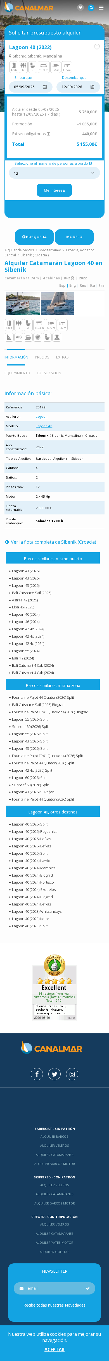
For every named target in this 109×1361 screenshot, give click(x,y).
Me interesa (54, 190)
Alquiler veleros (54, 1145)
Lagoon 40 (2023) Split (30, 925)
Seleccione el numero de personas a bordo (51, 163)
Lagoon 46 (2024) (25, 621)
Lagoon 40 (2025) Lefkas (31, 838)
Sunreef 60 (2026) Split (30, 726)
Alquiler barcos (54, 1136)
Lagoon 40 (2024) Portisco (33, 882)
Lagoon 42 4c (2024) (28, 628)
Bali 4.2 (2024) (23, 658)
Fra (102, 285)
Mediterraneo (50, 250)
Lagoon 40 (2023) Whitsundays (36, 911)
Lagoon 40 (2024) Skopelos (34, 889)
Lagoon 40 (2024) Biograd (32, 875)
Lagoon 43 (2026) (25, 570)
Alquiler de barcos (19, 250)
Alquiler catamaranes (55, 1155)
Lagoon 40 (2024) (25, 614)
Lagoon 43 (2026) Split (30, 741)
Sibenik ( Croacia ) (35, 255)
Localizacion (49, 372)
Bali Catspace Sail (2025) (31, 592)
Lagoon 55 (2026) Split (30, 719)
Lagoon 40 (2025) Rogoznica (35, 831)
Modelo (74, 236)
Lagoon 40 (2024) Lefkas (31, 904)
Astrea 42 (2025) (25, 600)
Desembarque (74, 77)
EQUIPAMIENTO (17, 372)
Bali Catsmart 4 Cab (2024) (33, 665)
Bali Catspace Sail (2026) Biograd (38, 704)
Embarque (23, 77)
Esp (62, 285)
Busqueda (36, 236)
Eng (72, 285)
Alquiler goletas (54, 1252)
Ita (92, 285)
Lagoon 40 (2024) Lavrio (31, 860)
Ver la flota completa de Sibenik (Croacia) (53, 542)
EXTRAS (62, 357)
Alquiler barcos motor (54, 1164)
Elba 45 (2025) (23, 607)
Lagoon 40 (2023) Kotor (30, 918)
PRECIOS (42, 357)
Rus (83, 285)
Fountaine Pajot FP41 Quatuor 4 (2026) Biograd (50, 711)
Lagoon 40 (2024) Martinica (34, 867)
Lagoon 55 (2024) (25, 650)
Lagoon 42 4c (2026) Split (32, 770)
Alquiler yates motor (54, 1242)
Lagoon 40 (44, 426)
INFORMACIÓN (16, 357)
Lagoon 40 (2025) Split (30, 824)
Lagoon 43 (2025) (25, 585)
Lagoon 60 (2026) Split (30, 777)
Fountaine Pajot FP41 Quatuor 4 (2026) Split (47, 755)
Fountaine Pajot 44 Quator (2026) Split (43, 697)
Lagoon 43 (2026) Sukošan (33, 791)
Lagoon (42, 416)
